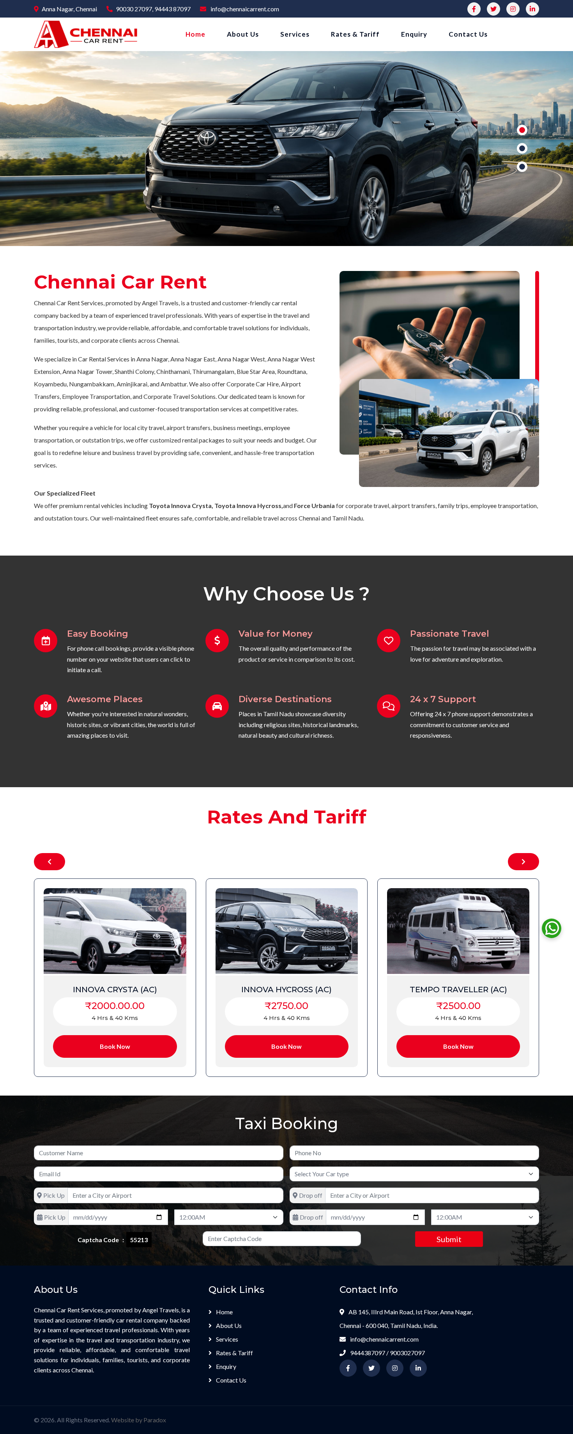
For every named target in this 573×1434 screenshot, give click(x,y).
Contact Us (468, 34)
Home (195, 34)
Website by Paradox (138, 1419)
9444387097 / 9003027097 (387, 1352)
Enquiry (414, 34)
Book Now (77, 1046)
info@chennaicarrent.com (244, 8)
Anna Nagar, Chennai (69, 8)
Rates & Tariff (355, 34)
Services (294, 34)
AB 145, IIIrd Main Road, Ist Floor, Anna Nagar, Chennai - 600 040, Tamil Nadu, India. (406, 1318)
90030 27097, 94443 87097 (153, 8)
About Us (243, 34)
